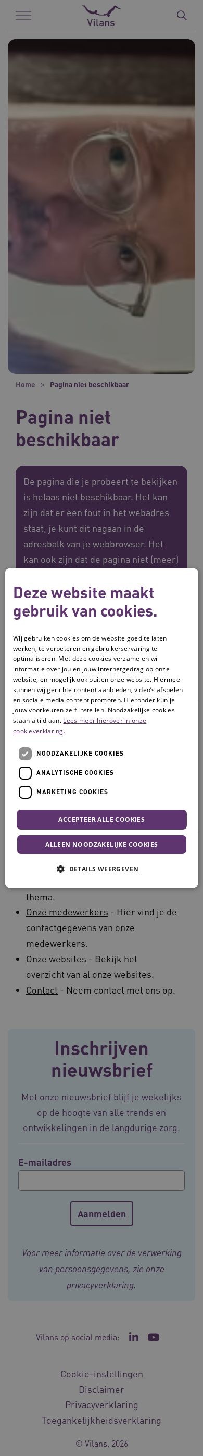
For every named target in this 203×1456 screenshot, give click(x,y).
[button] (101, 869)
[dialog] (101, 728)
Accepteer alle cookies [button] (101, 819)
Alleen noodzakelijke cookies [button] (101, 844)
